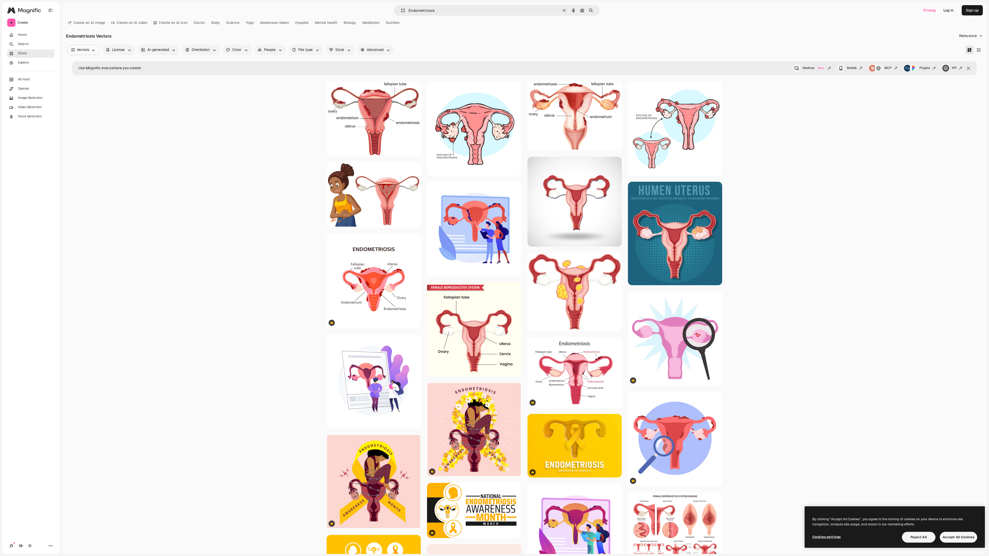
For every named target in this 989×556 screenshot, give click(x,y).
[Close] (968, 68)
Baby (215, 22)
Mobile (852, 68)
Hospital (302, 22)
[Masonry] (969, 50)
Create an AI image (89, 22)
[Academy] (20, 546)
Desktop (813, 68)
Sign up (972, 10)
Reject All (918, 537)
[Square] (979, 50)
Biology (350, 22)
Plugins (924, 68)
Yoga (250, 22)
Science (233, 22)
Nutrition (393, 22)
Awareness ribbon (274, 22)
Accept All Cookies (958, 537)
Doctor (199, 22)
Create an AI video (132, 22)
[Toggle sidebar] (50, 10)
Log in (948, 10)
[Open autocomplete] (401, 10)
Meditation (371, 22)
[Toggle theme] (30, 546)
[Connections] (11, 546)
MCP (888, 68)
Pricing (929, 10)
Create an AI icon (173, 22)
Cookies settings (826, 537)
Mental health (326, 22)
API (954, 68)
